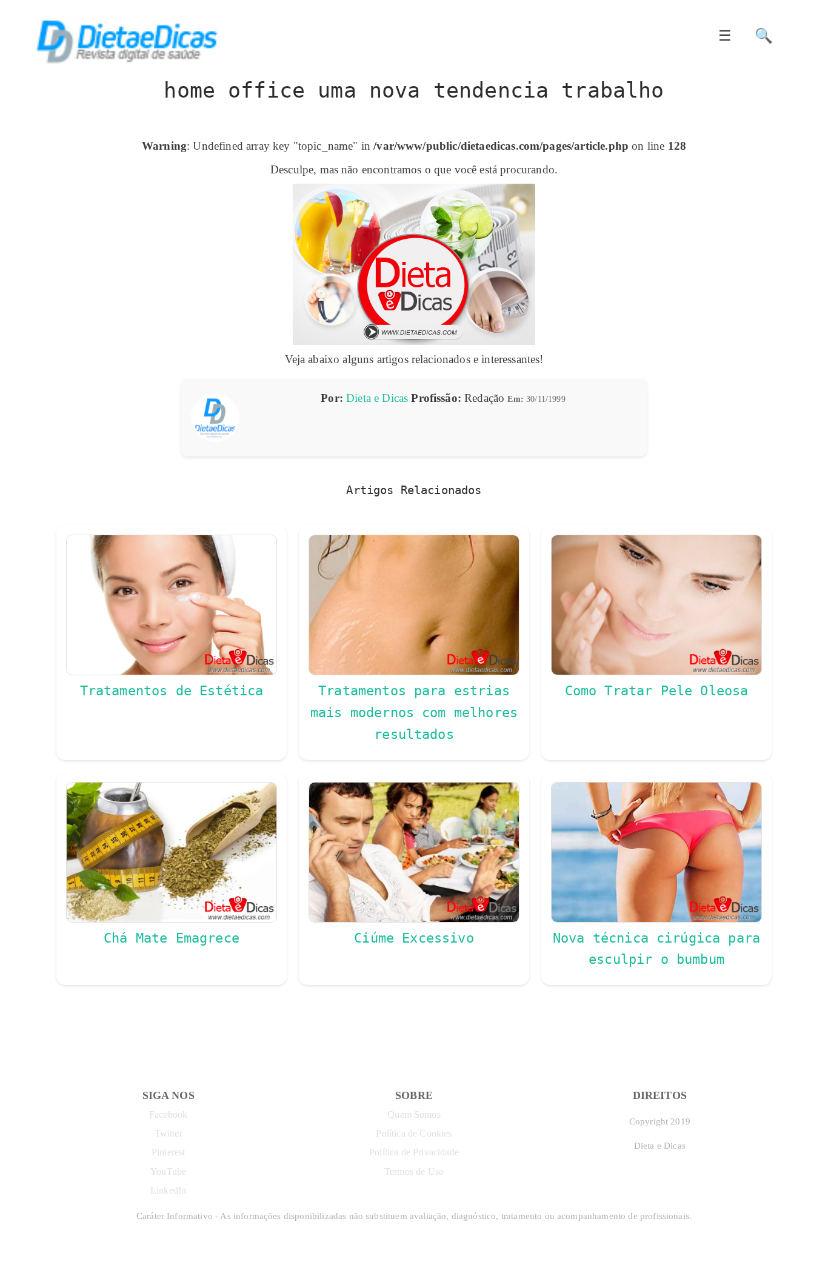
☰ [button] (725, 36)
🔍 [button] (764, 36)
